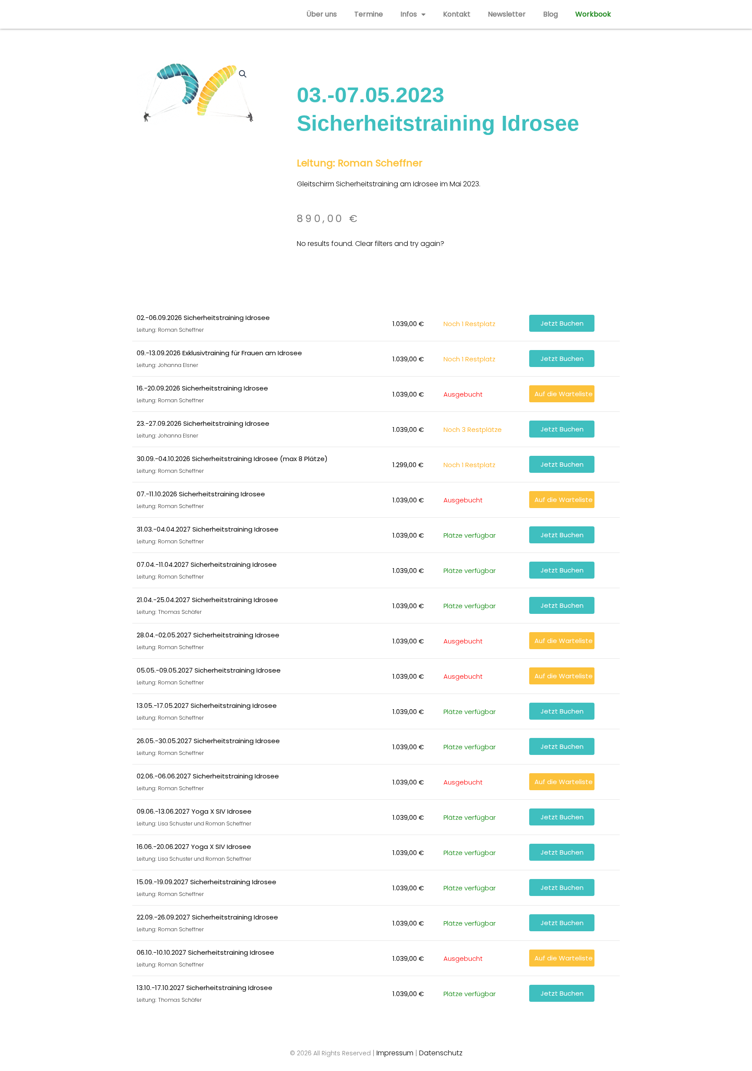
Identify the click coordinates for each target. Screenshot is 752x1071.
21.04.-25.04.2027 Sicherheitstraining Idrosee (207, 599)
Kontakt (456, 14)
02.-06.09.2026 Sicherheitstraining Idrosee (203, 317)
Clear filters (374, 244)
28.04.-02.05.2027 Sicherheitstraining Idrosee (208, 635)
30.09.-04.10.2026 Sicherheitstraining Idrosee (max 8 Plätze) (232, 458)
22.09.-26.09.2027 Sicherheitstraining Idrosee (207, 917)
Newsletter (507, 14)
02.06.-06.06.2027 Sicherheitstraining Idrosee (208, 776)
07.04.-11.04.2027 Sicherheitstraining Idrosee (207, 564)
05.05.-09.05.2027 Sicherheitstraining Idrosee (209, 670)
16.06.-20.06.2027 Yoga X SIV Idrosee (194, 846)
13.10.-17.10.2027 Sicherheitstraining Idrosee (204, 987)
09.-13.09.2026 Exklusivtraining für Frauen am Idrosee (219, 352)
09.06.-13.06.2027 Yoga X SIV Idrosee (194, 811)
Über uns (321, 14)
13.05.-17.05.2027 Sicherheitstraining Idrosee (207, 705)
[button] (243, 74)
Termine (368, 14)
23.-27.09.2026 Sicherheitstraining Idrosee (203, 423)
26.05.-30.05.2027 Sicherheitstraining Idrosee (208, 740)
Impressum (394, 1053)
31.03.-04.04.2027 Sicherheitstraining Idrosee (208, 529)
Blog (550, 14)
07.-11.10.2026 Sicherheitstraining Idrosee (201, 493)
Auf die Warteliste (563, 393)
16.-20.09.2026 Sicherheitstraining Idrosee (202, 388)
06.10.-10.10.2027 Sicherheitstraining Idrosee (205, 952)
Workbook (593, 14)
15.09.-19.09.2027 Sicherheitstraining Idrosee (206, 881)
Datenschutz (441, 1053)
